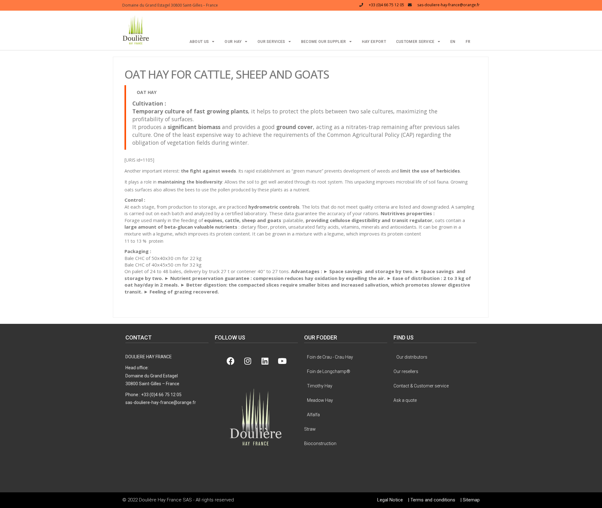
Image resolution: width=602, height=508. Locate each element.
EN (453, 41)
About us (199, 41)
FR (468, 41)
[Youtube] (282, 361)
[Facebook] (230, 361)
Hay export (374, 41)
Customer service (415, 41)
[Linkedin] (265, 361)
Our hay (232, 41)
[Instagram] (248, 361)
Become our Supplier (323, 41)
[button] (136, 29)
